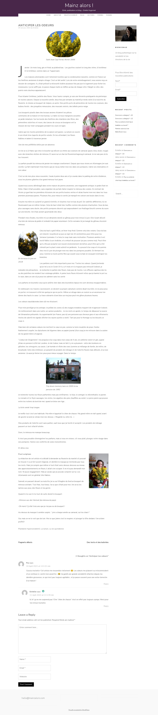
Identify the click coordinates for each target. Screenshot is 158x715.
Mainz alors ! (79, 5)
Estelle (35, 28)
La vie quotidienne (56, 529)
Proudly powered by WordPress (79, 710)
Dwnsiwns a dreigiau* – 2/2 (124, 115)
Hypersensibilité (33, 529)
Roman (109, 15)
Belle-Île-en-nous (123, 132)
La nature (44, 529)
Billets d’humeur (70, 15)
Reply (106, 584)
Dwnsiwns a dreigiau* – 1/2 (124, 118)
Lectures (90, 15)
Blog (82, 15)
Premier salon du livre (122, 129)
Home (48, 15)
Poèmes (100, 15)
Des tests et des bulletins (97, 542)
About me (57, 15)
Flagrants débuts (25, 542)
